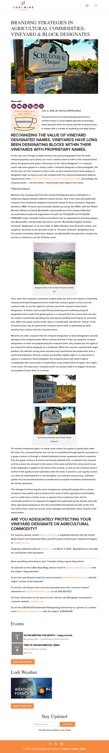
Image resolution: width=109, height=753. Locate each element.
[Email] (19, 106)
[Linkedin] (35, 106)
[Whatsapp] (41, 106)
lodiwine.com (37, 601)
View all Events (22, 661)
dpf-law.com (47, 549)
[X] (30, 106)
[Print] (13, 106)
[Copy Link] (24, 106)
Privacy (74, 748)
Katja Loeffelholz (48, 535)
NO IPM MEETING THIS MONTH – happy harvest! (48, 635)
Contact (65, 748)
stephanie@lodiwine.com (78, 567)
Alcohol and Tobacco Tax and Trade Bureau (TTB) (55, 178)
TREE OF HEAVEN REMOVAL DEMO (42, 645)
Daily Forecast (22, 706)
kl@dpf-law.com (21, 542)
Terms (83, 748)
